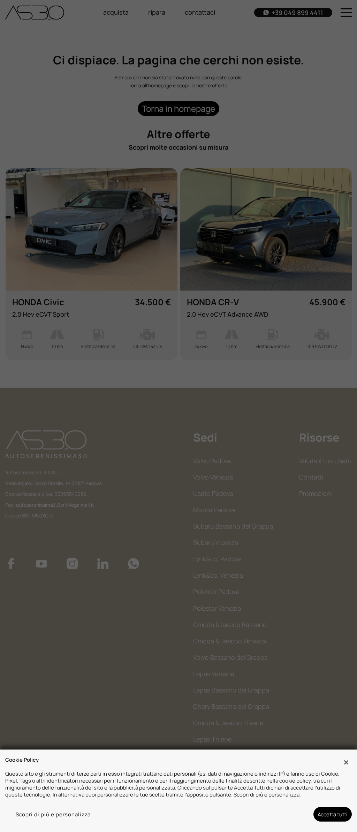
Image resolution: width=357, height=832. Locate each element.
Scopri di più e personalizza (53, 814)
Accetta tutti (333, 814)
